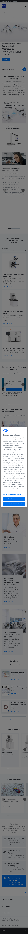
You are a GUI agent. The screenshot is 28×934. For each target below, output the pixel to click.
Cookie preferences (14, 499)
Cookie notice (7, 494)
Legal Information (16, 494)
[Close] (24, 429)
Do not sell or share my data (14, 504)
